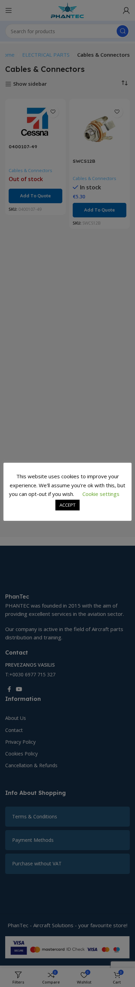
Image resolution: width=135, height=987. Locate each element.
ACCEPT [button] (67, 505)
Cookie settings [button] (100, 493)
